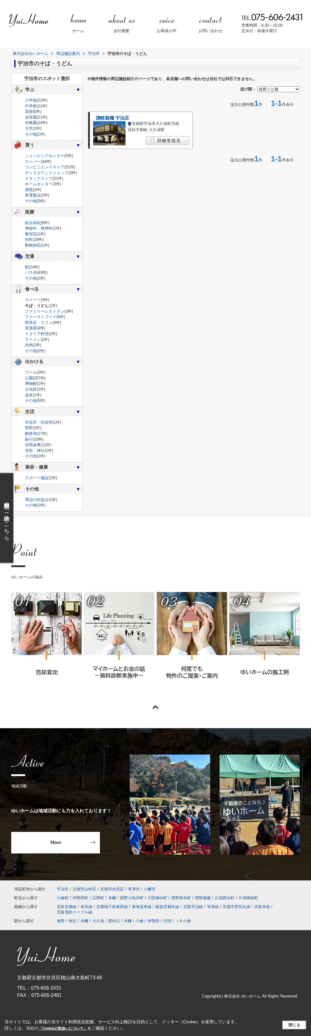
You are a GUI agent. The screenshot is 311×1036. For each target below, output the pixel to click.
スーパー (33, 161)
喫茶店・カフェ (39, 322)
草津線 (213, 906)
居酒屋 (31, 328)
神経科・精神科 (39, 228)
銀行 (29, 439)
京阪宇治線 (193, 906)
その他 (31, 134)
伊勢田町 (80, 898)
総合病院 (33, 222)
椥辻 (73, 921)
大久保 (98, 921)
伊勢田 (153, 921)
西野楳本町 (181, 898)
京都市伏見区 (112, 889)
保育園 (31, 117)
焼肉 (29, 345)
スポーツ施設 (37, 478)
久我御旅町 (248, 898)
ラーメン (33, 339)
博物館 (31, 383)
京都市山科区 (84, 889)
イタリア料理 (37, 333)
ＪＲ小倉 (183, 921)
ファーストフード (40, 316)
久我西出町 (224, 898)
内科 (29, 239)
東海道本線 (142, 906)
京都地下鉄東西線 (112, 906)
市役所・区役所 (39, 422)
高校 (29, 111)
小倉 (140, 921)
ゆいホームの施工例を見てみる (264, 643)
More (55, 842)
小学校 (31, 100)
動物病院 (33, 245)
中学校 (31, 106)
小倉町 (63, 898)
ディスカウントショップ (46, 172)
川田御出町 (157, 898)
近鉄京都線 (67, 906)
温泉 (29, 395)
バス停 (31, 272)
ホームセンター (39, 184)
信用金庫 (33, 444)
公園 (29, 378)
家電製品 (33, 195)
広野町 (98, 898)
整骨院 (31, 234)
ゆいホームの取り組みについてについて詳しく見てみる (191, 643)
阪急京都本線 (167, 906)
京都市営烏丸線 (236, 906)
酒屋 (29, 189)
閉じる (294, 1025)
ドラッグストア (39, 178)
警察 (29, 428)
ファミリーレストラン (44, 311)
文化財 (31, 389)
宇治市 (63, 889)
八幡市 (150, 889)
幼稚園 (31, 122)
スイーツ (33, 300)
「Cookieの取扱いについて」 (63, 1028)
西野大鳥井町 (132, 898)
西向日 (114, 921)
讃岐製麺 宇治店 (112, 118)
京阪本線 (262, 906)
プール (31, 372)
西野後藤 (203, 898)
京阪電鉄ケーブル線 (74, 912)
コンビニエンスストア (44, 167)
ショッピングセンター (44, 155)
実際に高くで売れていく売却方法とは (46, 643)
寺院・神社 (35, 450)
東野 (61, 921)
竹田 (167, 921)
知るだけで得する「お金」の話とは (119, 643)
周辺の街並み (37, 499)
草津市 (134, 889)
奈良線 (86, 906)
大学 (29, 128)
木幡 (112, 898)
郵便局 (31, 433)
